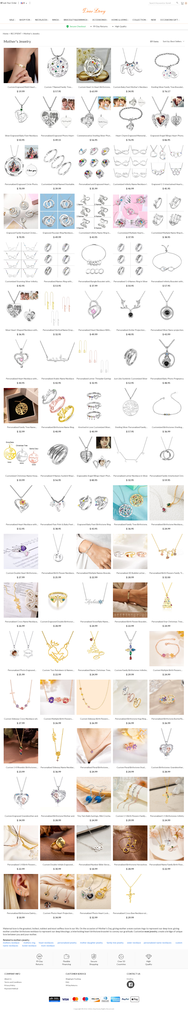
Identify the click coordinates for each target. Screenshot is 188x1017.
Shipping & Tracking (73, 979)
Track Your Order (9, 3)
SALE (12, 19)
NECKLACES (41, 19)
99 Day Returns (72, 985)
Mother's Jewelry (32, 33)
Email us (130, 979)
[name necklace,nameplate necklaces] (94, 11)
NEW (153, 19)
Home (5, 33)
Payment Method (11, 988)
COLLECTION (139, 19)
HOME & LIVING (119, 19)
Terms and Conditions (13, 982)
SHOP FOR (24, 19)
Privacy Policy (9, 985)
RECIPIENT (16, 33)
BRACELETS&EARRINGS (76, 19)
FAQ (67, 982)
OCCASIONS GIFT (169, 19)
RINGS (55, 19)
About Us (8, 979)
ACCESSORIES (99, 19)
